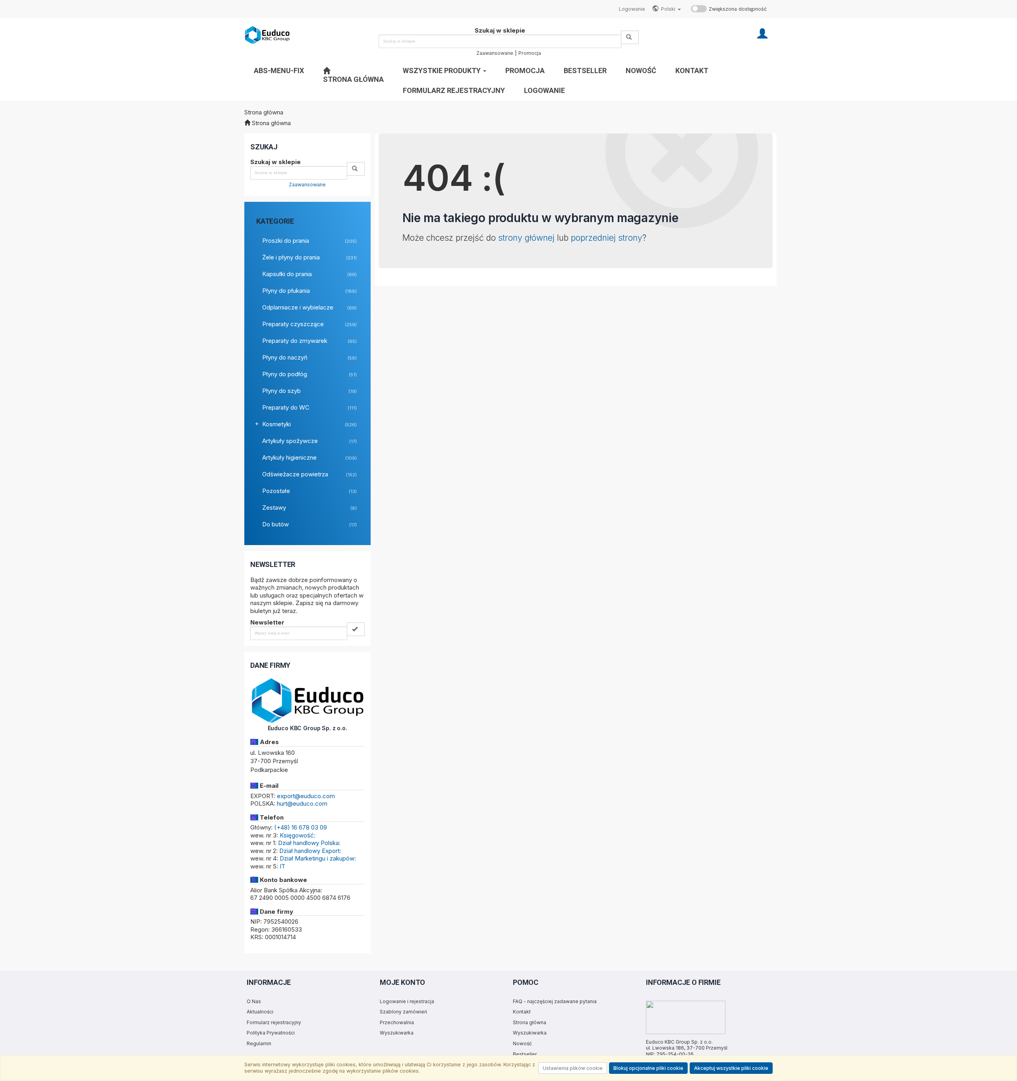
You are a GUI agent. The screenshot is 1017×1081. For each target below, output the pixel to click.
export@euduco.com (306, 796)
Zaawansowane (494, 53)
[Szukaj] (630, 37)
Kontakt (522, 1012)
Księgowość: (297, 835)
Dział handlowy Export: (310, 851)
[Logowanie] (762, 32)
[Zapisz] (356, 629)
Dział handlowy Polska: (309, 843)
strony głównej (526, 238)
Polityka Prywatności (271, 1033)
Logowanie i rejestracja (407, 1001)
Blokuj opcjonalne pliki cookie (648, 1068)
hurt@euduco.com (302, 803)
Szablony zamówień (403, 1012)
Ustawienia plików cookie (573, 1068)
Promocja (529, 53)
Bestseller (525, 1054)
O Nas (254, 1001)
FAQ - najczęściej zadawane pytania (555, 1001)
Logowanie (632, 9)
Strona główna (529, 1022)
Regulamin (259, 1043)
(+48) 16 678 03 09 (300, 827)
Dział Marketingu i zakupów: (318, 858)
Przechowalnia (397, 1022)
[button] (671, 9)
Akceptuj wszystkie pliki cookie (731, 1068)
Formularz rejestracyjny (274, 1022)
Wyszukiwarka (397, 1033)
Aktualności (260, 1012)
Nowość (522, 1043)
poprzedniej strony (606, 238)
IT (282, 866)
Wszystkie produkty (442, 70)
